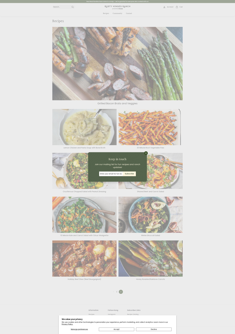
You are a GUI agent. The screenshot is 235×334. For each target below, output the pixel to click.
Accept (116, 329)
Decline (154, 329)
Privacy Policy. (67, 324)
